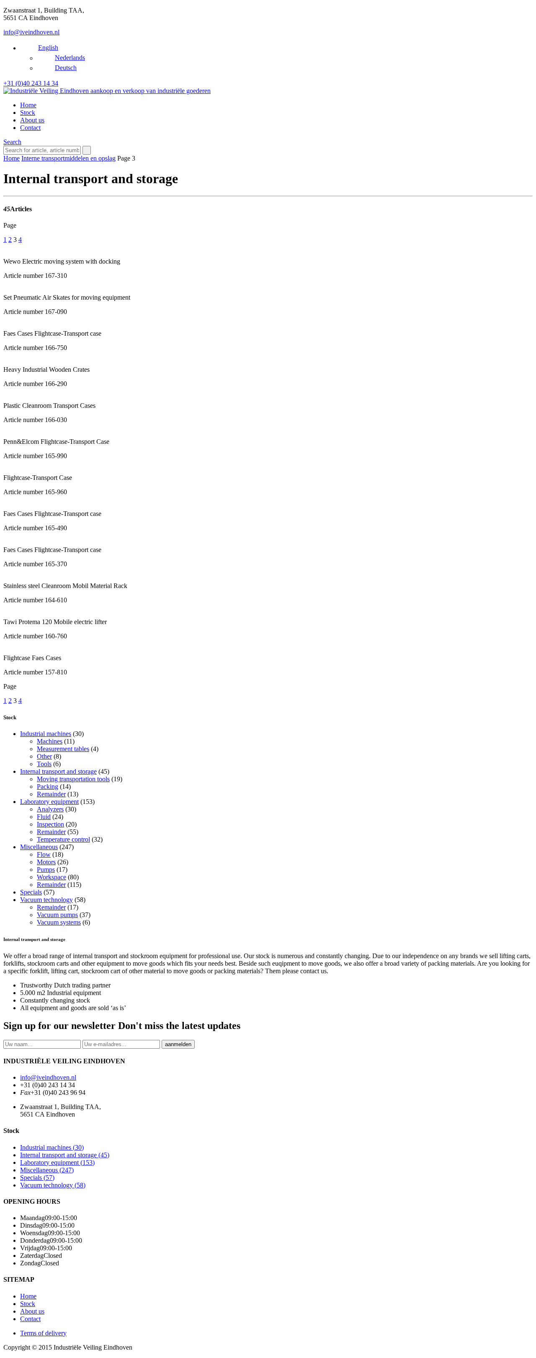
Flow (44, 854)
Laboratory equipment (49, 801)
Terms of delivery (43, 1333)
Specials (31, 892)
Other (44, 756)
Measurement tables (63, 748)
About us (32, 120)
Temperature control (63, 839)
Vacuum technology (46, 899)
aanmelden (178, 1044)
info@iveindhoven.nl (31, 32)
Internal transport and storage (58, 771)
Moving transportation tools (73, 779)
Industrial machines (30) (52, 1147)
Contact (30, 127)
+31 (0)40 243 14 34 (30, 83)
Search (12, 141)
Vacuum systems (59, 922)
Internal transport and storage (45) (64, 1154)
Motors (46, 862)
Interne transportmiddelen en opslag (68, 158)
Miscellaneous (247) (47, 1170)
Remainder (51, 794)
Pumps (46, 869)
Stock (27, 112)
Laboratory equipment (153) (57, 1162)
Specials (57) (37, 1177)
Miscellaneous (39, 846)
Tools (44, 763)
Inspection (50, 824)
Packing (47, 786)
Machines (49, 741)
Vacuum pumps (57, 914)
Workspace (51, 877)
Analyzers (50, 809)
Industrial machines (45, 733)
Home (28, 105)
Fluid (44, 816)
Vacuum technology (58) (52, 1185)
